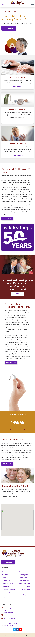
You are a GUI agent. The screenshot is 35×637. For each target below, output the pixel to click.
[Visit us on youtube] (20, 629)
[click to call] (2, 4)
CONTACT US (7, 464)
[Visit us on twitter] (14, 629)
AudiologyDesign (14, 635)
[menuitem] (8, 572)
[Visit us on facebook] (17, 629)
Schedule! (8, 562)
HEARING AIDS (11, 362)
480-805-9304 (8, 615)
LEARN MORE (9, 28)
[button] (11, 429)
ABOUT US (17, 294)
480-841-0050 (8, 625)
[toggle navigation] (32, 3)
